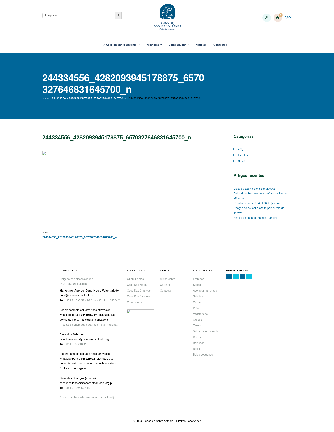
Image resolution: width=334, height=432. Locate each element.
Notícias (201, 44)
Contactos (220, 44)
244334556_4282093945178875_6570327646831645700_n (89, 98)
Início (45, 98)
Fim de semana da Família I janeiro (255, 218)
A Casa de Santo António (120, 44)
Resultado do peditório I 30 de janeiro (257, 203)
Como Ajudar (177, 44)
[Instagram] (242, 276)
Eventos (243, 155)
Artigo (241, 149)
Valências (152, 44)
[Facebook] (229, 276)
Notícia (242, 161)
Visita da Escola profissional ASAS (254, 188)
